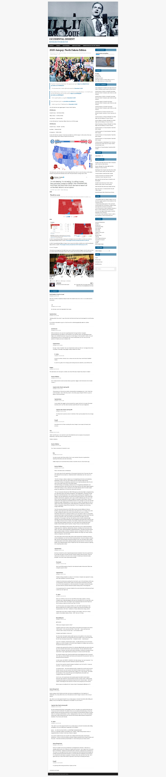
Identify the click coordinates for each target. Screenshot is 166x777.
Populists (55, 54)
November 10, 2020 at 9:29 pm (57, 762)
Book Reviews (66, 45)
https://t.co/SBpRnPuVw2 (83, 84)
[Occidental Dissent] (83, 35)
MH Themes (66, 774)
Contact (51, 45)
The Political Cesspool (99, 239)
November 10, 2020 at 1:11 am (60, 574)
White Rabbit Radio (99, 244)
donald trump (82, 53)
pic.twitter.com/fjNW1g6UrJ (57, 95)
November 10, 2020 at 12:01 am (61, 563)
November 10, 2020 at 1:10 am (57, 388)
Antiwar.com (98, 225)
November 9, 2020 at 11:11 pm (59, 550)
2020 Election (71, 53)
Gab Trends (97, 229)
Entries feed (98, 259)
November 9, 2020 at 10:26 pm (54, 432)
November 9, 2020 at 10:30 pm (56, 378)
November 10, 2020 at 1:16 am (59, 400)
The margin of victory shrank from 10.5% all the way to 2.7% (73, 244)
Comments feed (98, 262)
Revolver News (98, 235)
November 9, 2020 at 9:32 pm (54, 296)
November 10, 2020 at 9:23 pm (59, 421)
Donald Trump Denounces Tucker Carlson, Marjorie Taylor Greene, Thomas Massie (104, 183)
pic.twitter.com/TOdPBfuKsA (57, 85)
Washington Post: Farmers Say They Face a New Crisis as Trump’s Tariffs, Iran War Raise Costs (105, 143)
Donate (58, 45)
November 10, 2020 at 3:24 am (61, 411)
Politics (51, 54)
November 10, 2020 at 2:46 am (54, 690)
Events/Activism (76, 45)
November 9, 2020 (55, 53)
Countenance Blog (99, 226)
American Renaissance (100, 222)
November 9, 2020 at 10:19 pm (56, 330)
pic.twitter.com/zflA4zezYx (70, 101)
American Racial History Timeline (91, 45)
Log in (96, 257)
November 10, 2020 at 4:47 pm (58, 745)
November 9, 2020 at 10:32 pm (56, 445)
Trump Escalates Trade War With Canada (104, 173)
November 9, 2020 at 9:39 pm (54, 315)
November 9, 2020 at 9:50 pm (54, 369)
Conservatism (76, 53)
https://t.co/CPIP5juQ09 (75, 93)
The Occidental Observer (100, 238)
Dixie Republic (98, 228)
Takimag (97, 236)
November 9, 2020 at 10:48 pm (56, 306)
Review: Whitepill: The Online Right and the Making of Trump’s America (105, 117)
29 (59, 54)
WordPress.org (98, 264)
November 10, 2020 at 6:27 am (61, 596)
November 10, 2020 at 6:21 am (59, 355)
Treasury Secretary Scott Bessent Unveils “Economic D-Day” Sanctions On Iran (105, 113)
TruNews (97, 241)
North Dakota (88, 53)
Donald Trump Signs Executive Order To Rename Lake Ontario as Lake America (105, 88)
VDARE (96, 242)
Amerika (97, 223)
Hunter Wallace (63, 53)
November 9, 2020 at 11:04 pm (59, 467)
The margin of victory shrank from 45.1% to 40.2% (77, 240)
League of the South (99, 232)
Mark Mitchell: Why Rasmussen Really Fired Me (105, 186)
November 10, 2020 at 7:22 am (61, 619)
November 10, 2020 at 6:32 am (56, 723)
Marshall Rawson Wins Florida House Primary (104, 192)
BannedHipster (60, 618)
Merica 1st (97, 234)
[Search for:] (105, 269)
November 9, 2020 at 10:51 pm (57, 454)
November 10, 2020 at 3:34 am (56, 706)
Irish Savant (97, 231)
